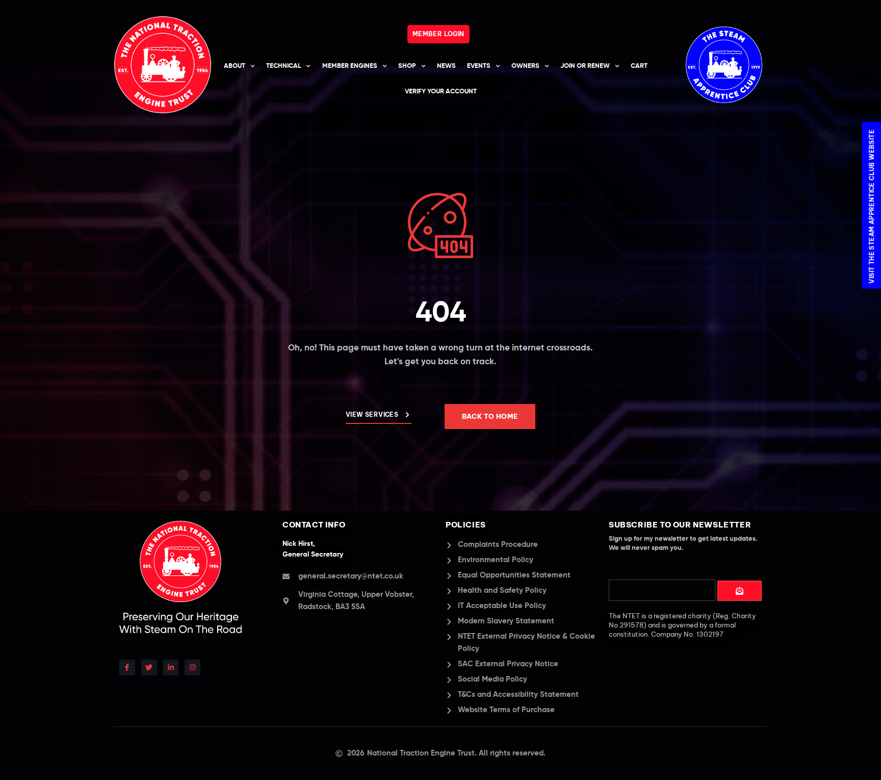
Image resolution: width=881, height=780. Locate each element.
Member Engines (349, 66)
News (446, 66)
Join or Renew (585, 66)
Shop (407, 66)
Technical (283, 66)
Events (478, 66)
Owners (525, 66)
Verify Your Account (441, 91)
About (234, 66)
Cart (639, 66)
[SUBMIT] (739, 591)
